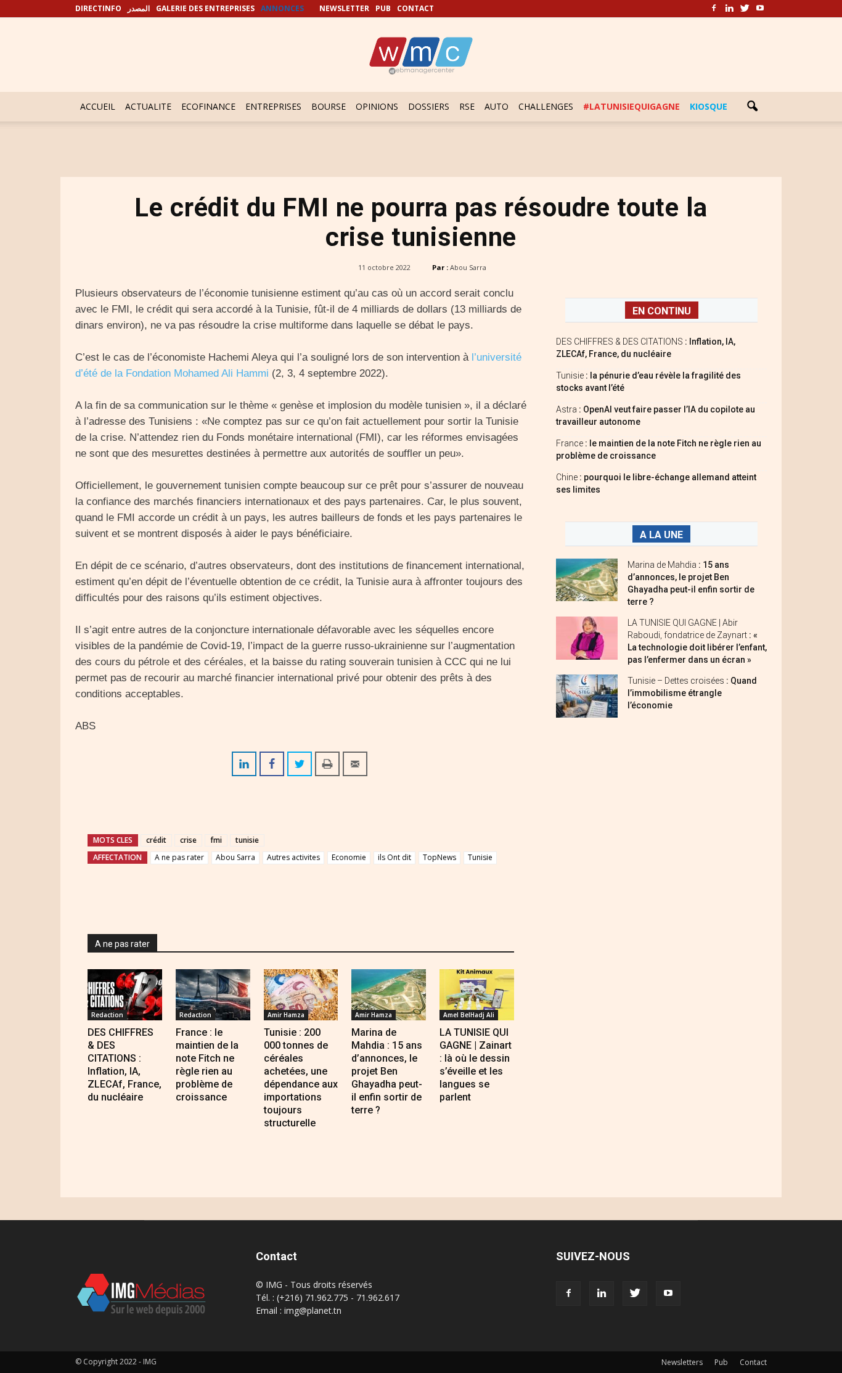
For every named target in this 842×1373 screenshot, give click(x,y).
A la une (661, 535)
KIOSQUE (708, 106)
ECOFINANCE (208, 106)
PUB (383, 8)
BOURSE (328, 106)
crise (188, 840)
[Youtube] (760, 8)
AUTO (496, 106)
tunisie (247, 840)
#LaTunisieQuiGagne (631, 106)
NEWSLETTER (344, 8)
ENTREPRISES (273, 106)
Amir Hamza (286, 1014)
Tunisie (480, 857)
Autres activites (293, 857)
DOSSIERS (428, 106)
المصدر (139, 8)
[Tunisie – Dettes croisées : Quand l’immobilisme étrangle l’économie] (587, 696)
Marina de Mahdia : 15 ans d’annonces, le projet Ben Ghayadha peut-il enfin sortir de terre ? (386, 1071)
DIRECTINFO (98, 8)
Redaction (107, 1014)
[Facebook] (714, 8)
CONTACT (415, 8)
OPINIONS (377, 106)
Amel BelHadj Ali (468, 1014)
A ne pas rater (179, 857)
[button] (752, 106)
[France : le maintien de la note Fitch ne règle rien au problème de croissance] (213, 994)
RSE (467, 106)
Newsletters (682, 1362)
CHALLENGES (545, 106)
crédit (156, 840)
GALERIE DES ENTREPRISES (205, 8)
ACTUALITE (148, 106)
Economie (349, 857)
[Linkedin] (729, 8)
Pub (721, 1362)
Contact (753, 1362)
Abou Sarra (468, 267)
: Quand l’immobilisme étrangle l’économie (692, 693)
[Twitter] (744, 8)
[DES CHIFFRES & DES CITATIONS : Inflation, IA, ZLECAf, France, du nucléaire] (125, 994)
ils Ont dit (394, 857)
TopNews (439, 857)
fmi (216, 840)
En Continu (661, 311)
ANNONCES (282, 8)
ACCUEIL (97, 106)
